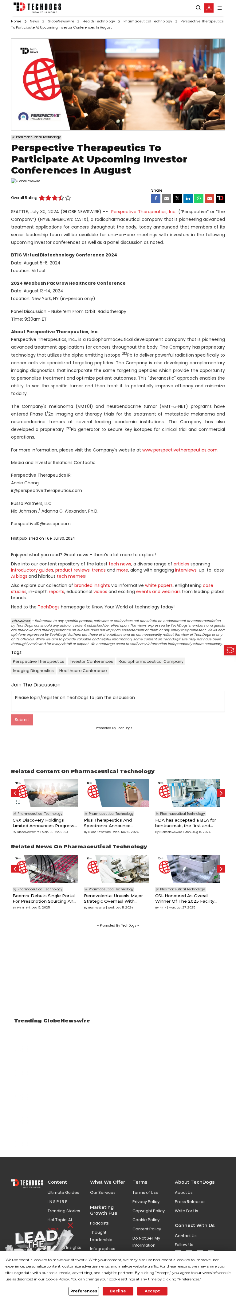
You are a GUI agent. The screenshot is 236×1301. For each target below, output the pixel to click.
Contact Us (186, 1236)
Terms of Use (145, 1192)
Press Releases (190, 1202)
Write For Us (186, 1211)
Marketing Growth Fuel (104, 1210)
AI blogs (19, 576)
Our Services (103, 1192)
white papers (159, 585)
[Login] (209, 8)
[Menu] (219, 8)
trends (99, 570)
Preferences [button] (189, 1279)
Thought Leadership (101, 1235)
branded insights (92, 585)
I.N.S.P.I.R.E (57, 1202)
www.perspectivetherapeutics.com (180, 450)
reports (56, 591)
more (122, 570)
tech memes (71, 576)
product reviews (72, 570)
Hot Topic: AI (60, 1220)
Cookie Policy (145, 1220)
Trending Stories (64, 1211)
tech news (120, 564)
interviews (186, 570)
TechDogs (49, 607)
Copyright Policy (148, 1211)
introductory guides (32, 570)
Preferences (83, 1291)
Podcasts (99, 1223)
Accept (152, 1291)
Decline (118, 1291)
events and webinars (158, 591)
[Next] (221, 793)
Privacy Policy (145, 1202)
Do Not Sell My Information (146, 1241)
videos (100, 591)
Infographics (102, 1249)
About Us (184, 1192)
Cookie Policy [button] (57, 1279)
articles (181, 564)
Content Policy (146, 1229)
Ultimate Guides (63, 1192)
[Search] (198, 8)
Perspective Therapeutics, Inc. (143, 212)
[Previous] (15, 793)
